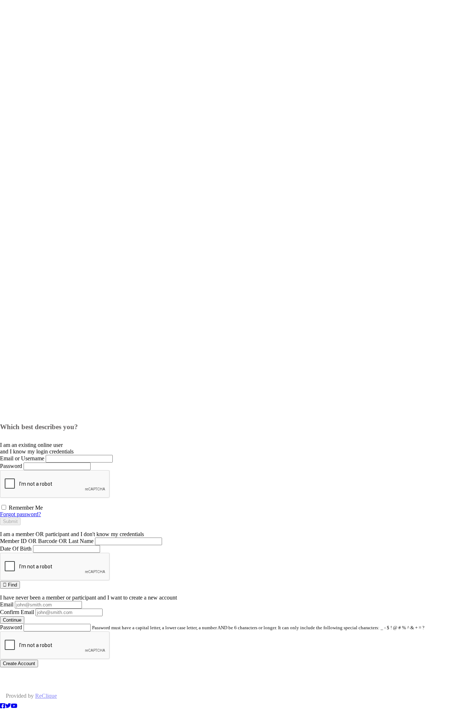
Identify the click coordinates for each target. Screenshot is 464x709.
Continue (12, 620)
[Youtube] (14, 706)
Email (6, 604)
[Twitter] (8, 706)
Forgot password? (20, 514)
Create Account (19, 663)
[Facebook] (2, 706)
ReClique (46, 696)
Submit (10, 521)
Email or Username (22, 458)
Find (12, 585)
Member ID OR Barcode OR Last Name (47, 541)
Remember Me (25, 508)
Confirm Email (17, 612)
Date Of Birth (16, 549)
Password (11, 466)
